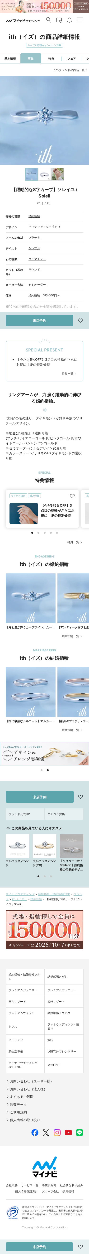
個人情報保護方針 (26, 1191)
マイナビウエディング (20, 894)
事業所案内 (49, 1185)
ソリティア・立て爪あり (44, 227)
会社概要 (12, 1185)
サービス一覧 (29, 1185)
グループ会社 (50, 1191)
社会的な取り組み (71, 1185)
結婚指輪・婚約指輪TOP (54, 894)
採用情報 (68, 1191)
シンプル (34, 248)
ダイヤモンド (37, 259)
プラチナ (34, 237)
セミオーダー (37, 284)
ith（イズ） (19, 899)
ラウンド (34, 269)
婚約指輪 (34, 216)
